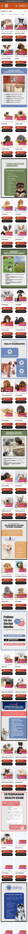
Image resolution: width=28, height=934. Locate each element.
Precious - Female (9, 690)
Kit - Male (19, 237)
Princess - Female (8, 780)
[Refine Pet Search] (3, 14)
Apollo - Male (21, 871)
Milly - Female (7, 574)
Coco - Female (8, 303)
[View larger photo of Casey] (25, 19)
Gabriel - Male (21, 484)
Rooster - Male (21, 328)
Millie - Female (7, 31)
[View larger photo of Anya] (25, 109)
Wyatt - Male (20, 755)
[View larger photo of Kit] (25, 225)
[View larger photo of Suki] (12, 833)
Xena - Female (7, 599)
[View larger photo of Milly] (12, 562)
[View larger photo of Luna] (12, 924)
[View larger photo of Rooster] (25, 316)
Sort (23, 14)
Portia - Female (8, 328)
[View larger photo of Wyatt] (25, 743)
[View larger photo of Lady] (25, 381)
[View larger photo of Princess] (12, 768)
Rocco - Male (7, 484)
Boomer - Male (8, 147)
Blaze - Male (20, 574)
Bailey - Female (21, 212)
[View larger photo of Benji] (25, 833)
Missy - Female (8, 122)
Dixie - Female (21, 780)
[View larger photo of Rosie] (12, 406)
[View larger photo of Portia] (12, 316)
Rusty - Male (20, 599)
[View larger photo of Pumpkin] (25, 290)
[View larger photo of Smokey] (25, 44)
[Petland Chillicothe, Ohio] (6, 6)
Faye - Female (21, 690)
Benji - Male (20, 846)
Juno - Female (21, 418)
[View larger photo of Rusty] (25, 587)
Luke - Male (7, 871)
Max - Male (7, 665)
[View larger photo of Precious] (12, 678)
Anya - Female (21, 122)
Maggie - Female (8, 509)
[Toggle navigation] (2, 5)
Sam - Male (7, 237)
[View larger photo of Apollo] (25, 859)
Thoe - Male (7, 56)
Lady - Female (21, 393)
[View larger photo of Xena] (12, 587)
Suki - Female (7, 846)
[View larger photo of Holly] (12, 743)
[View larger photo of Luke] (12, 859)
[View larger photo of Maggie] (12, 497)
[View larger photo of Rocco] (12, 471)
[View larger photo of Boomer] (12, 135)
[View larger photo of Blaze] (25, 562)
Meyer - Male (20, 147)
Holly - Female (7, 755)
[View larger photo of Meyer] (25, 135)
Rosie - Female (7, 418)
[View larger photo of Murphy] (25, 924)
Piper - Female (21, 665)
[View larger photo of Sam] (12, 225)
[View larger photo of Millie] (12, 19)
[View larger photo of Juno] (25, 406)
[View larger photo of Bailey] (25, 200)
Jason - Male (7, 393)
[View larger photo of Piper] (25, 652)
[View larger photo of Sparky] (25, 497)
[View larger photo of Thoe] (12, 44)
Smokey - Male (21, 56)
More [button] (26, 11)
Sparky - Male (20, 509)
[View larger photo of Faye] (25, 678)
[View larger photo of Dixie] (25, 768)
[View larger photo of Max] (12, 652)
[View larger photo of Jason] (12, 381)
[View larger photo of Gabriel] (25, 471)
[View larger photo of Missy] (12, 109)
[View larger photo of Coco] (12, 290)
